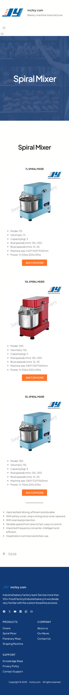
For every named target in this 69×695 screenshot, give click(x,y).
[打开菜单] (4, 28)
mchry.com (35, 10)
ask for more (35, 262)
